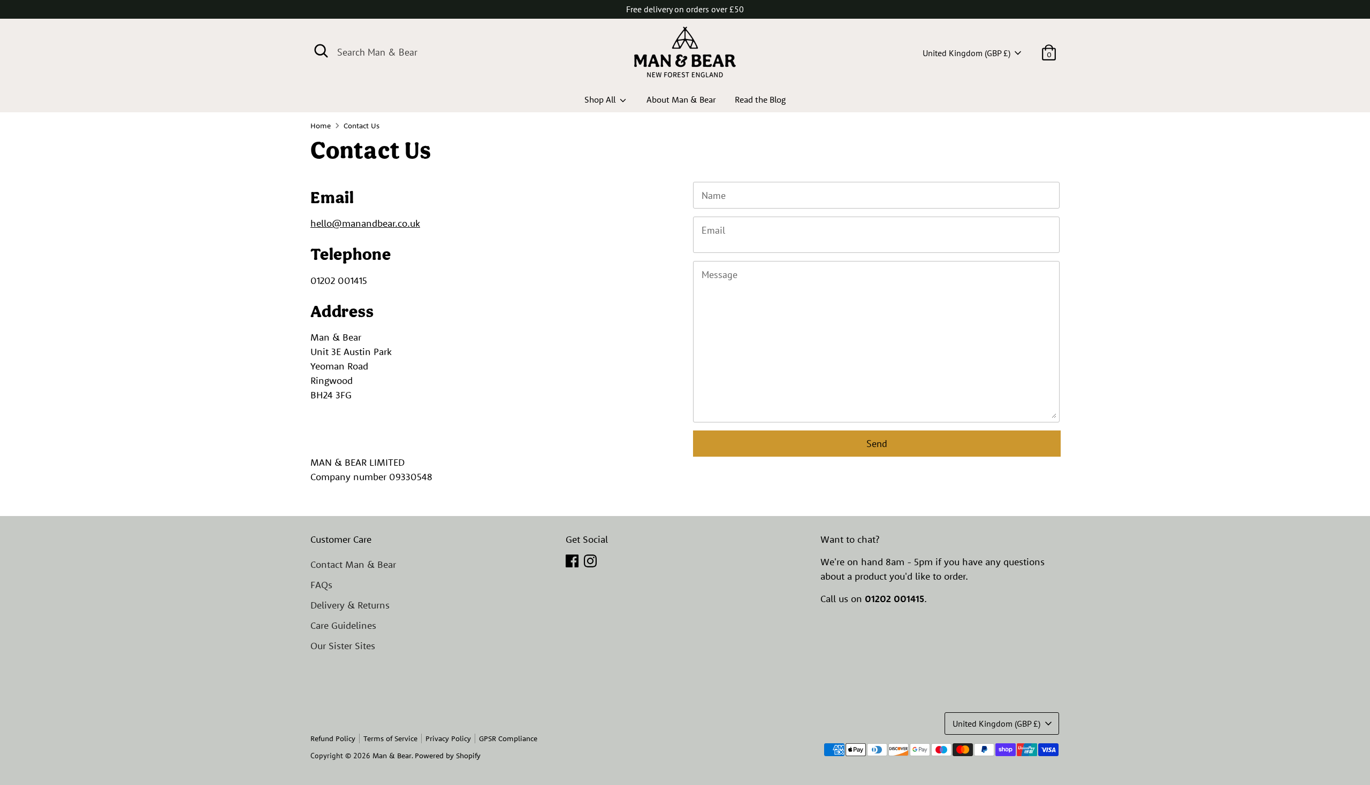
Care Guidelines (343, 625)
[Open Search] (321, 50)
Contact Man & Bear (353, 564)
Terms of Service (390, 738)
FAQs (321, 585)
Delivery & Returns (350, 605)
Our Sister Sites (342, 646)
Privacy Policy (448, 738)
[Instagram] (590, 561)
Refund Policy (332, 738)
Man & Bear (392, 755)
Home (320, 125)
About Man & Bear (681, 99)
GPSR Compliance (508, 738)
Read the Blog (760, 99)
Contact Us (361, 125)
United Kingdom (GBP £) (966, 53)
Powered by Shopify (448, 755)
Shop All (601, 99)
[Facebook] (572, 561)
